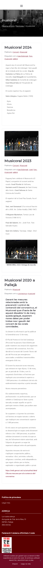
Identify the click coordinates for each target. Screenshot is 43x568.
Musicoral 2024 (18, 47)
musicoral (8, 59)
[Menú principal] (21, 5)
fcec (31, 56)
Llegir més (6, 503)
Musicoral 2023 (18, 161)
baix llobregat (23, 56)
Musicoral (23, 52)
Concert (16, 52)
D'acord (15, 564)
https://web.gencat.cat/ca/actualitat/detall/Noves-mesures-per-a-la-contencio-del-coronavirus (21, 473)
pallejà (15, 59)
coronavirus (22, 294)
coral (31, 170)
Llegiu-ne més (26, 564)
